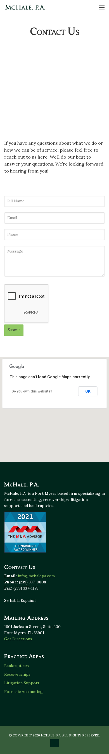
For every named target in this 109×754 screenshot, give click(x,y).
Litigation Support (21, 682)
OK (88, 391)
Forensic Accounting (23, 691)
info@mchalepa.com (39, 124)
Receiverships (17, 674)
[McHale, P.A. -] (25, 7)
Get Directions (20, 84)
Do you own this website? (32, 391)
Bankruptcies (16, 665)
